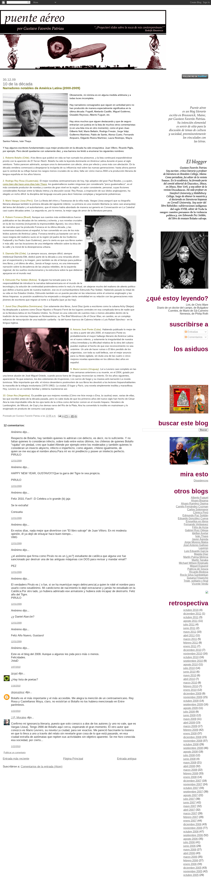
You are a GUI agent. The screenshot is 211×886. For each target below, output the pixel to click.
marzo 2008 (190, 769)
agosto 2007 (190, 795)
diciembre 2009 (192, 693)
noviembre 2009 (192, 697)
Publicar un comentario (15, 752)
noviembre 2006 (192, 828)
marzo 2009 (190, 726)
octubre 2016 (191, 610)
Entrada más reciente (16, 758)
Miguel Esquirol (199, 566)
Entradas (192, 331)
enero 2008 (190, 777)
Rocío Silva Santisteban (194, 574)
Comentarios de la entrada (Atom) (41, 766)
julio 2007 (189, 798)
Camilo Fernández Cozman (192, 506)
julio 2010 (189, 668)
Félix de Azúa (200, 527)
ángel (14, 673)
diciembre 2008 (192, 737)
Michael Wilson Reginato (193, 563)
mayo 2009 (189, 719)
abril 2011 (189, 635)
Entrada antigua (126, 758)
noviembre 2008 (192, 740)
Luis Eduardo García (196, 551)
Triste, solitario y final (196, 580)
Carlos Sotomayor (197, 509)
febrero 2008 (190, 773)
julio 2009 (189, 711)
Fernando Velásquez (196, 524)
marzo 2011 (190, 639)
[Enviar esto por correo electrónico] (63, 416)
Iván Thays (201, 536)
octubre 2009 (191, 700)
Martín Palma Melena (195, 557)
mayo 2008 (189, 762)
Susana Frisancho (197, 577)
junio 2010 (189, 671)
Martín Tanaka (200, 560)
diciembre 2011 (192, 613)
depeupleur (18, 692)
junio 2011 (189, 628)
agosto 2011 (190, 621)
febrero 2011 (190, 642)
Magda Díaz (201, 554)
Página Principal (73, 758)
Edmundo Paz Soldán (195, 515)
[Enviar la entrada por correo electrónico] (59, 416)
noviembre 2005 (192, 871)
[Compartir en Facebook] (72, 416)
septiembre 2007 (193, 791)
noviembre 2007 (192, 784)
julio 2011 (189, 624)
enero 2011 (189, 646)
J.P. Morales (18, 717)
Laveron (203, 548)
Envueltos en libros (197, 521)
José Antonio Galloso (195, 545)
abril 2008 (189, 766)
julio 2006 (189, 842)
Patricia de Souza (197, 568)
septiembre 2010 (193, 660)
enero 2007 (190, 820)
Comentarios (194, 337)
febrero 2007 (190, 817)
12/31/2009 (16, 461)
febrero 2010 (190, 686)
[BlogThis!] (66, 416)
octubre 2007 (191, 788)
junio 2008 (189, 759)
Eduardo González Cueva (193, 518)
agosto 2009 (190, 708)
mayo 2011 (189, 631)
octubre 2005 (191, 875)
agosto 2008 (190, 751)
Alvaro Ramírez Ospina (194, 503)
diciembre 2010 (192, 650)
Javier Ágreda (200, 539)
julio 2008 (189, 755)
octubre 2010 (191, 657)
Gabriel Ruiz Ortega (196, 530)
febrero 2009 (190, 729)
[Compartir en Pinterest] (75, 416)
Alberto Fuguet (199, 497)
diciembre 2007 (192, 780)
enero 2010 (190, 690)
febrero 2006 (190, 860)
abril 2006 (189, 853)
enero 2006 (190, 864)
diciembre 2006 (192, 824)
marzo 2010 (190, 682)
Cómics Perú (200, 512)
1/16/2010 (15, 686)
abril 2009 (189, 722)
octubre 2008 (191, 744)
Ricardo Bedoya (198, 571)
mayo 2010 (189, 675)
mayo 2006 (189, 849)
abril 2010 (189, 679)
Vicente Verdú (200, 583)
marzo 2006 (190, 856)
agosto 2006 (190, 838)
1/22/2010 (15, 711)
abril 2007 (189, 809)
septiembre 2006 (193, 835)
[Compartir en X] (69, 416)
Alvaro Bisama (199, 500)
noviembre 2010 (192, 653)
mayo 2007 (189, 806)
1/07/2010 (15, 667)
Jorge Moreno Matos (196, 542)
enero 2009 (190, 733)
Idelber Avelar (200, 533)
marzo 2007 (190, 813)
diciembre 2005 (192, 867)
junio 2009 (189, 715)
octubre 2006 (191, 831)
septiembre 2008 (193, 748)
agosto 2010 (190, 664)
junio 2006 (189, 846)
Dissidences (201, 480)
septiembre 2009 (193, 704)
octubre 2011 (190, 617)
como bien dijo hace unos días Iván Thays (25, 184)
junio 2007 (189, 802)
